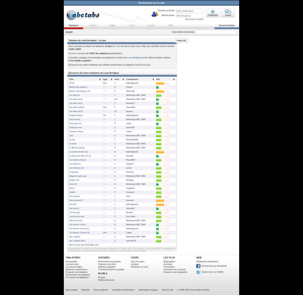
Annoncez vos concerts (175, 269)
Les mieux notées (74, 267)
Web (171, 25)
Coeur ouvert (74, 119)
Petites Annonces (106, 280)
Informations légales (148, 290)
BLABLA (102, 273)
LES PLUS (169, 257)
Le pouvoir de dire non (78, 152)
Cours (132, 25)
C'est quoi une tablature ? (78, 277)
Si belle (72, 192)
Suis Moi (72, 204)
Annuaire (168, 264)
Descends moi (75, 123)
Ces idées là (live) (76, 107)
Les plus (151, 25)
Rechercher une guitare (109, 261)
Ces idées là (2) (76, 99)
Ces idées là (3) (76, 103)
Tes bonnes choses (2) (79, 228)
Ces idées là (74, 95)
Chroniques (169, 267)
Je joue (72, 140)
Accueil (69, 32)
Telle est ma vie (75, 220)
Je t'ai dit (72, 144)
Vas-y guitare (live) (77, 241)
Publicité (85, 290)
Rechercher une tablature (78, 275)
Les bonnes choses (77, 160)
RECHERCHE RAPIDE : (183, 32)
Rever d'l (73, 184)
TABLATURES (73, 257)
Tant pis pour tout (76, 216)
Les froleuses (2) (76, 168)
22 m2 (71, 83)
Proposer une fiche (107, 264)
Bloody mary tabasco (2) (79, 91)
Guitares (93, 25)
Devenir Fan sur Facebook (214, 266)
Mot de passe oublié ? (194, 19)
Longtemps (74, 172)
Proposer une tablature (76, 272)
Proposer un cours (139, 267)
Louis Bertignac (122, 46)
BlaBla (112, 25)
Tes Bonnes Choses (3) (79, 233)
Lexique (135, 264)
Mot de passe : (168, 15)
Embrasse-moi (75, 127)
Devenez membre (76, 53)
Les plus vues (72, 264)
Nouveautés (71, 261)
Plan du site (167, 290)
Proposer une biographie (175, 272)
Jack (71, 135)
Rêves (72, 188)
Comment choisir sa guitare (111, 269)
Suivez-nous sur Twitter (212, 272)
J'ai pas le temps (76, 131)
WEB (198, 257)
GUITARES (104, 257)
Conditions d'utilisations (123, 290)
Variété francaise (143, 65)
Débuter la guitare (106, 267)
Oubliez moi (74, 180)
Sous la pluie (74, 196)
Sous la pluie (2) (76, 200)
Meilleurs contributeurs (76, 269)
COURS (135, 257)
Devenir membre (227, 25)
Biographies (169, 261)
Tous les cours (137, 261)
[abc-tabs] (83, 15)
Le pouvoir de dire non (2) (80, 156)
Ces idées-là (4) (76, 111)
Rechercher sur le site (152, 2)
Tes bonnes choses (77, 224)
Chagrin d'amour (76, 115)
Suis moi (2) (74, 208)
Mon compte (71, 290)
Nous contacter (101, 290)
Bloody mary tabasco (78, 87)
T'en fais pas (74, 212)
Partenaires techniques (207, 261)
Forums (101, 277)
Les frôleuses (75, 164)
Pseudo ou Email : (166, 10)
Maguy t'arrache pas (78, 176)
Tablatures (74, 25)
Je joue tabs (79, 245)
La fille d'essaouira (77, 148)
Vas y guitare (74, 237)
